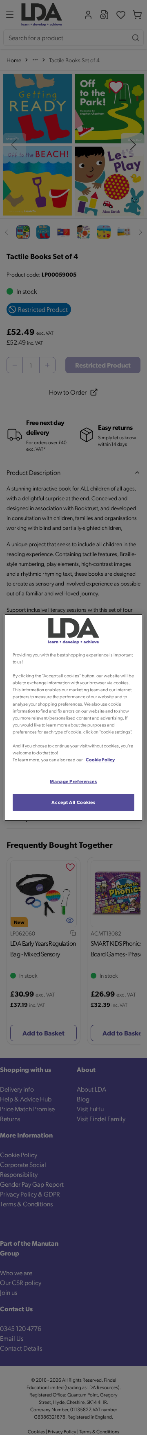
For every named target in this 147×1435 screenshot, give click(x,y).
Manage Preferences (73, 781)
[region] (73, 717)
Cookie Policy (100, 759)
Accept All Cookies (73, 802)
